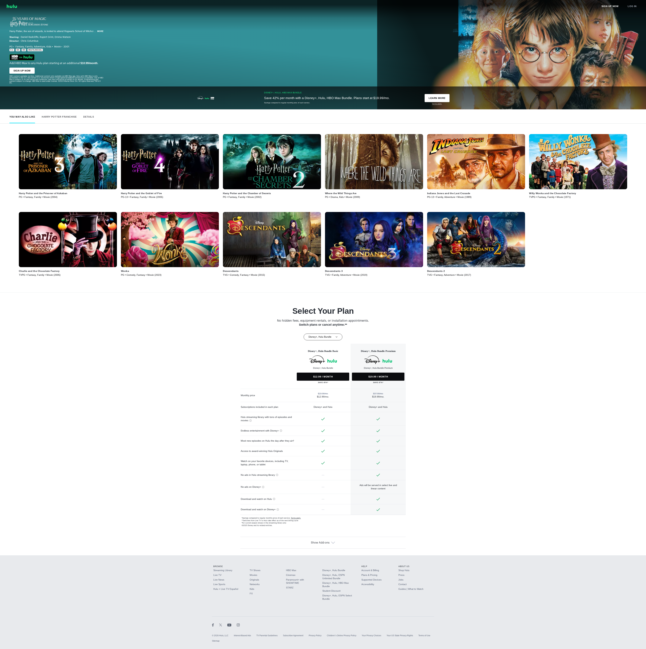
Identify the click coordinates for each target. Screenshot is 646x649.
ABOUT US (403, 566)
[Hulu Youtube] (232, 625)
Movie (57, 47)
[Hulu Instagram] (238, 625)
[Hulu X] (223, 625)
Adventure (39, 47)
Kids (48, 47)
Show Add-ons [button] (320, 542)
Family (28, 47)
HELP (364, 566)
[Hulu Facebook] (215, 625)
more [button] (100, 31)
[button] (22, 116)
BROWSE (218, 566)
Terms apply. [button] (296, 518)
